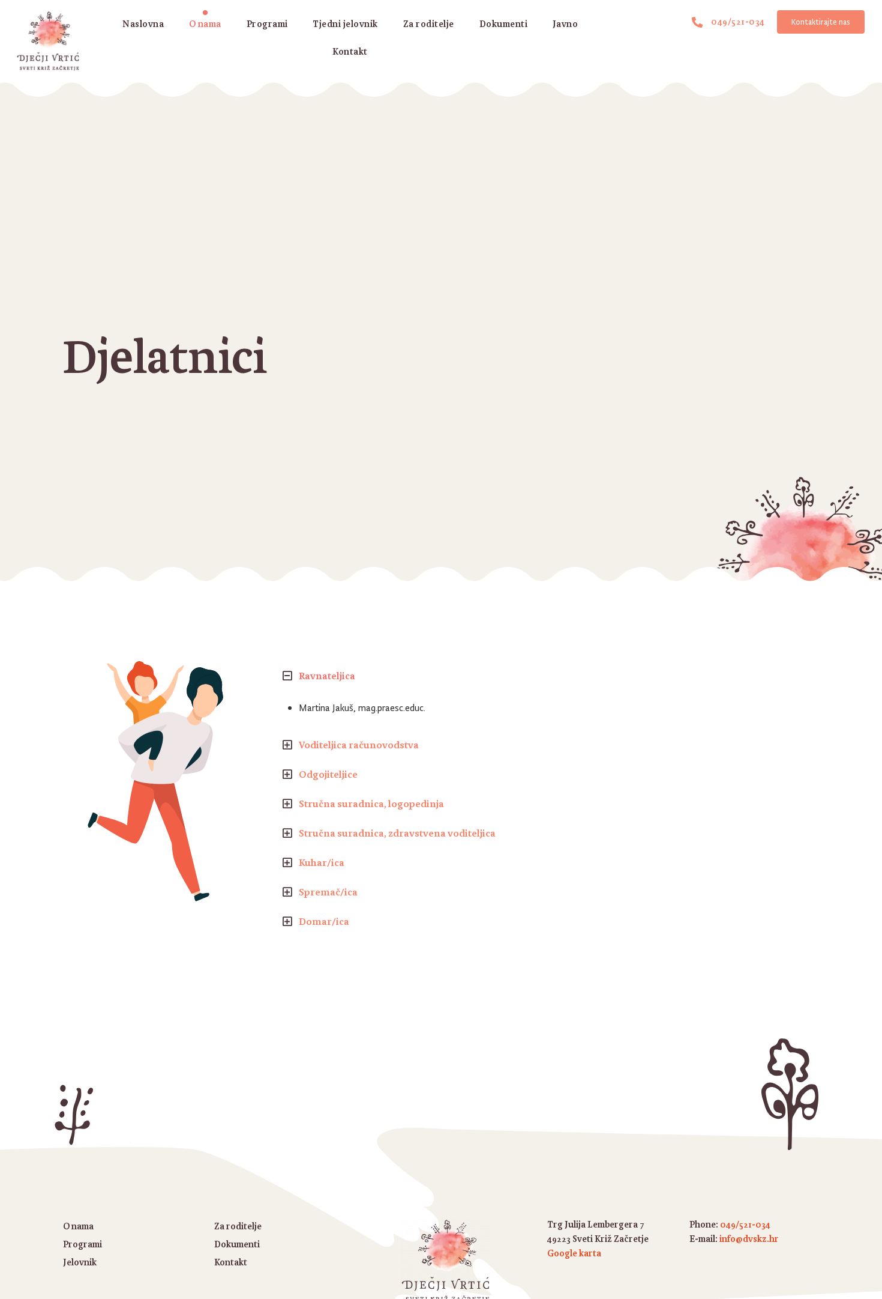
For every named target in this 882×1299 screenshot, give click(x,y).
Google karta (574, 1253)
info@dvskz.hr (749, 1238)
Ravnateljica (327, 675)
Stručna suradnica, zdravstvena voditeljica (397, 833)
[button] (544, 676)
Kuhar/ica (321, 862)
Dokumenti (503, 23)
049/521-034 (745, 1224)
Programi (267, 23)
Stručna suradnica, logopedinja (371, 803)
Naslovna (143, 23)
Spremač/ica (328, 891)
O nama (205, 23)
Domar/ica (324, 921)
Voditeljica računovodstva (359, 744)
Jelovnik (80, 1262)
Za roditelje (428, 23)
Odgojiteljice (328, 774)
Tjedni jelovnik (345, 23)
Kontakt (350, 51)
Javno (565, 23)
